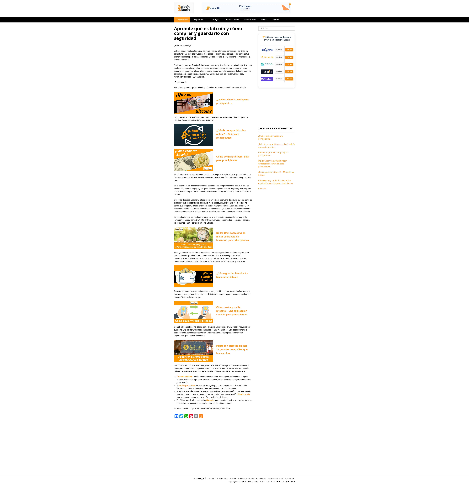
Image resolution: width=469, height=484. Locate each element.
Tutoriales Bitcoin (231, 19)
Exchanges (214, 19)
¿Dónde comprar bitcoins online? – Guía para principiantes (231, 134)
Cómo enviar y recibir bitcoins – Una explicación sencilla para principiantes (231, 311)
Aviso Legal (199, 478)
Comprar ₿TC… (199, 19)
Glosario (275, 19)
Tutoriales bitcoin (184, 377)
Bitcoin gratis (244, 394)
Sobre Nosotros (275, 478)
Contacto (289, 478)
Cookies (210, 478)
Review (279, 50)
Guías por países (187, 385)
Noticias (264, 19)
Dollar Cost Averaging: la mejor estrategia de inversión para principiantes (232, 237)
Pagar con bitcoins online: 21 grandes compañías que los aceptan (232, 349)
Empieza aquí (182, 19)
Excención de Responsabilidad (252, 478)
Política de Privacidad (226, 478)
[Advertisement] (213, 444)
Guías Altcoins (250, 19)
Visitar (289, 50)
